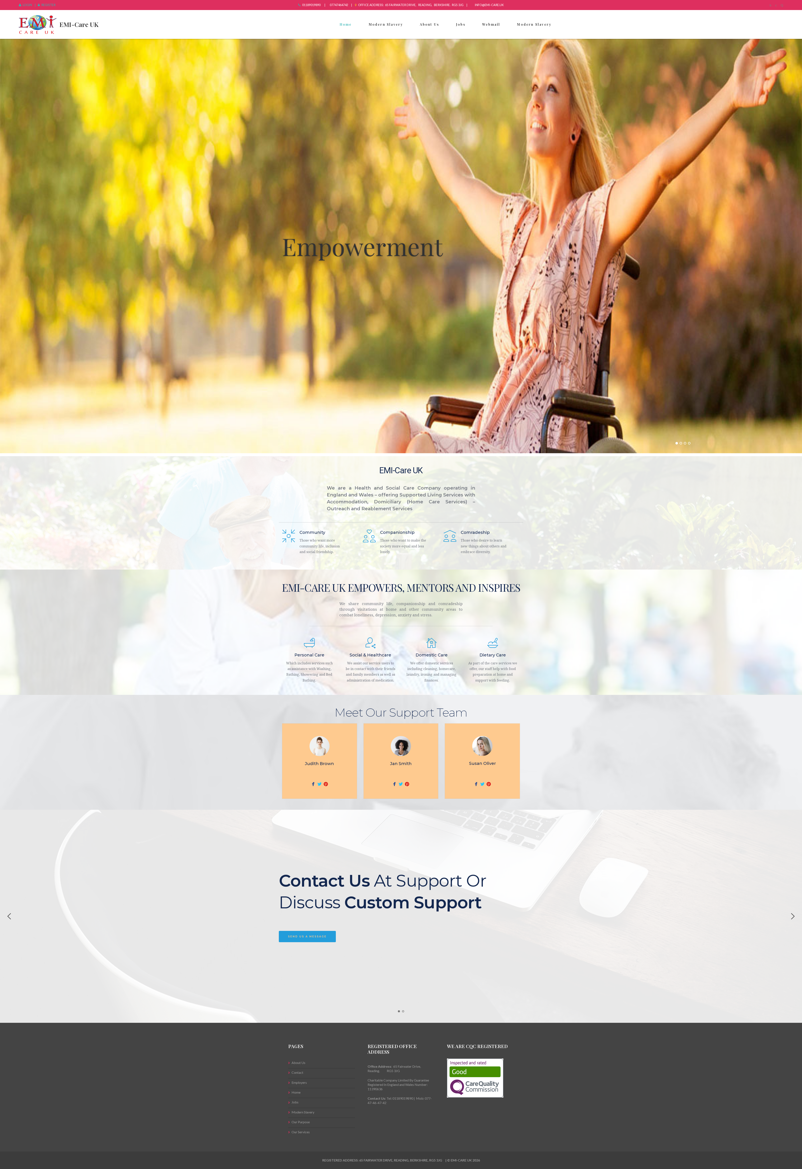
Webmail (491, 24)
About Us (429, 24)
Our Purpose (301, 1122)
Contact (297, 1072)
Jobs (461, 24)
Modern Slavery (386, 24)
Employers (299, 1082)
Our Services (301, 1132)
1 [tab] (399, 1011)
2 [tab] (403, 1011)
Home (346, 24)
